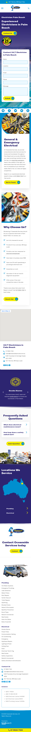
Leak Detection (6, 590)
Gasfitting (4, 602)
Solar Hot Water (6, 619)
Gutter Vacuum (6, 597)
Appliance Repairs (7, 641)
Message (5, 86)
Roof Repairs (5, 595)
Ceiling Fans (5, 646)
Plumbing (10, 508)
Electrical (10, 513)
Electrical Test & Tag (8, 651)
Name (5, 59)
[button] (3, 392)
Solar (3, 648)
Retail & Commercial (8, 614)
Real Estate (5, 617)
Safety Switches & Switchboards (11, 660)
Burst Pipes (5, 612)
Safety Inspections (7, 655)
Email (4, 72)
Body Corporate (6, 622)
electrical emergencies (13, 253)
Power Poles (5, 631)
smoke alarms (14, 396)
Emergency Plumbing (8, 588)
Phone (5, 79)
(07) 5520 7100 (18, 176)
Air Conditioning (6, 636)
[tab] (3, 110)
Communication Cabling (9, 634)
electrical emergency (18, 160)
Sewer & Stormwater (8, 607)
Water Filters (5, 593)
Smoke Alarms (15, 391)
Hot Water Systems (7, 585)
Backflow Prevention (8, 609)
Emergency (5, 639)
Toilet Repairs (6, 600)
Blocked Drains (6, 605)
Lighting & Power (7, 643)
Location (5, 66)
